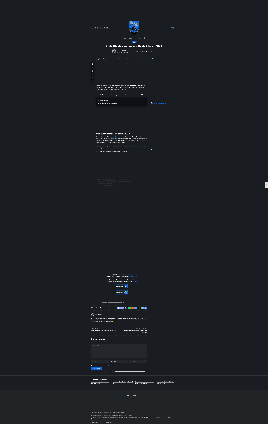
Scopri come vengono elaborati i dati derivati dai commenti (130, 371)
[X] (93, 27)
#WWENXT (128, 181)
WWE (100, 185)
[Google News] (97, 27)
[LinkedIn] (101, 27)
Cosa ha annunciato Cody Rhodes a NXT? (108, 103)
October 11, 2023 (111, 185)
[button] (173, 28)
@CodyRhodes (110, 180)
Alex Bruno (124, 50)
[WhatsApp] (108, 27)
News (134, 42)
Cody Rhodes (113, 136)
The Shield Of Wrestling (96, 417)
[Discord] (104, 27)
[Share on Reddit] (92, 70)
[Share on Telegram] (92, 74)
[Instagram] (99, 27)
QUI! (97, 151)
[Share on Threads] (139, 308)
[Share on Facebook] (140, 51)
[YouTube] (95, 27)
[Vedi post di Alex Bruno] (114, 51)
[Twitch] (102, 27)
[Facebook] (91, 27)
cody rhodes (104, 302)
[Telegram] (106, 27)
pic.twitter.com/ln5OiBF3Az (105, 183)
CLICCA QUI (135, 281)
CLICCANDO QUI (133, 276)
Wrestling (141, 146)
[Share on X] (142, 51)
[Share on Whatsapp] (92, 67)
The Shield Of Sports (112, 412)
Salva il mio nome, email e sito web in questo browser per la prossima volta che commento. (111, 365)
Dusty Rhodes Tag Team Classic (115, 302)
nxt (123, 302)
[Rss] (109, 27)
